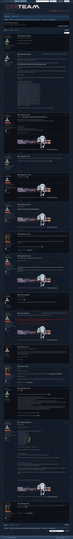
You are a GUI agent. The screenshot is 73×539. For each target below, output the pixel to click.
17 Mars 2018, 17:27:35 (24, 346)
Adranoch (7, 346)
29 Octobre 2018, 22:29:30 (24, 388)
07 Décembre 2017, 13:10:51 (25, 234)
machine (7, 114)
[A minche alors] (6, 130)
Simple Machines (13, 537)
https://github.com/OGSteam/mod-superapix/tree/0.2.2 (34, 117)
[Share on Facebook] (18, 50)
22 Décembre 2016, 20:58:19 (25, 54)
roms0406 (7, 156)
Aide (57, 537)
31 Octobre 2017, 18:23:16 (24, 156)
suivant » (66, 26)
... (14, 30)
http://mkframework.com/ (52, 149)
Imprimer (67, 30)
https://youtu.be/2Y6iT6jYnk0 (55, 373)
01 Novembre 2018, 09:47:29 (25, 422)
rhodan (7, 54)
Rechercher (16, 16)
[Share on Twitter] (21, 50)
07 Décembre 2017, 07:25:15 (25, 204)
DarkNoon (8, 234)
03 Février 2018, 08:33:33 (24, 313)
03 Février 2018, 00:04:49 (24, 294)
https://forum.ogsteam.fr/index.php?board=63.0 (28, 209)
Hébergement (30, 250)
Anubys (7, 294)
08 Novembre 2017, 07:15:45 (25, 174)
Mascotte (7, 35)
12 (15, 30)
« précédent (61, 26)
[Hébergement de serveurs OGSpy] (6, 248)
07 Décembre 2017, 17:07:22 (25, 256)
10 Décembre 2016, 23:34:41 (25, 35)
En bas (5, 30)
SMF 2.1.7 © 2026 (7, 537)
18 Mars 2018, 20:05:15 (24, 366)
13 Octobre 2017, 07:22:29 (24, 114)
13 (16, 30)
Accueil (8, 16)
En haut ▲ (67, 537)
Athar (6, 388)
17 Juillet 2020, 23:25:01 (24, 503)
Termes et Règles (61, 537)
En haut (5, 524)
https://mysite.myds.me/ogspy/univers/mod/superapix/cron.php (31, 64)
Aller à (47, 531)
